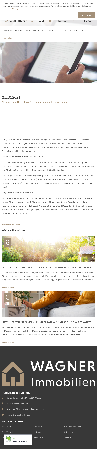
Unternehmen (79, 30)
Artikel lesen (8, 287)
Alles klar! (86, 15)
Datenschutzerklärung (10, 9)
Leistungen (66, 30)
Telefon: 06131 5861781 (17, 403)
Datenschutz (38, 437)
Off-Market (52, 30)
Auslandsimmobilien (35, 30)
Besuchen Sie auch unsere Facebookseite (25, 409)
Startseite (7, 30)
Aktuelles (7, 37)
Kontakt (67, 437)
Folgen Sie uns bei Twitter (18, 414)
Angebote (19, 30)
